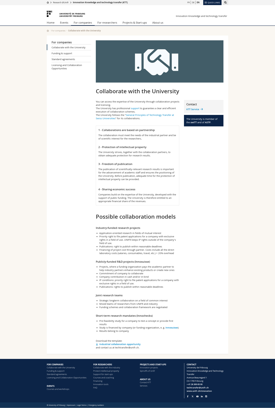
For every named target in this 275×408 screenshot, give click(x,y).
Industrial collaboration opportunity (120, 344)
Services (143, 385)
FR (188, 2)
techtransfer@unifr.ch (198, 387)
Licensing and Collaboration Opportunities (67, 66)
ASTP (208, 122)
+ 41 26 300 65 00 (194, 384)
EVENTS (50, 386)
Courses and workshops (58, 389)
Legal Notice (82, 405)
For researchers (107, 22)
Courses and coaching (103, 377)
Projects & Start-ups (135, 22)
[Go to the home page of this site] (48, 30)
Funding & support (62, 53)
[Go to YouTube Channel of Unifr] (197, 396)
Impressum (71, 405)
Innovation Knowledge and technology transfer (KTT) (100, 2)
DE (193, 2)
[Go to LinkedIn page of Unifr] (202, 396)
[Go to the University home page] (66, 14)
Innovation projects (149, 367)
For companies (83, 22)
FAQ (95, 387)
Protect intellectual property (106, 370)
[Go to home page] (48, 2)
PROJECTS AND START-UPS (153, 364)
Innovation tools (100, 384)
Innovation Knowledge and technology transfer (201, 16)
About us (157, 22)
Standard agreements (63, 59)
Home (51, 22)
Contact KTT (145, 382)
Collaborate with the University (68, 47)
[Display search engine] (225, 2)
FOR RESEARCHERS (102, 364)
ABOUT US (145, 379)
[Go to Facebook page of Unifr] (188, 396)
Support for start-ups (103, 374)
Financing (97, 380)
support (135, 108)
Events (64, 22)
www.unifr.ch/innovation (199, 391)
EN (198, 2)
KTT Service (192, 109)
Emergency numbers (96, 405)
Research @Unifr (61, 2)
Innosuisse (172, 327)
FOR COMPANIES (55, 364)
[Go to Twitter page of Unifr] (192, 396)
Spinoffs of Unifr (147, 370)
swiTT (193, 122)
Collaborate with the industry (106, 367)
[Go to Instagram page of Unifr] (206, 396)
